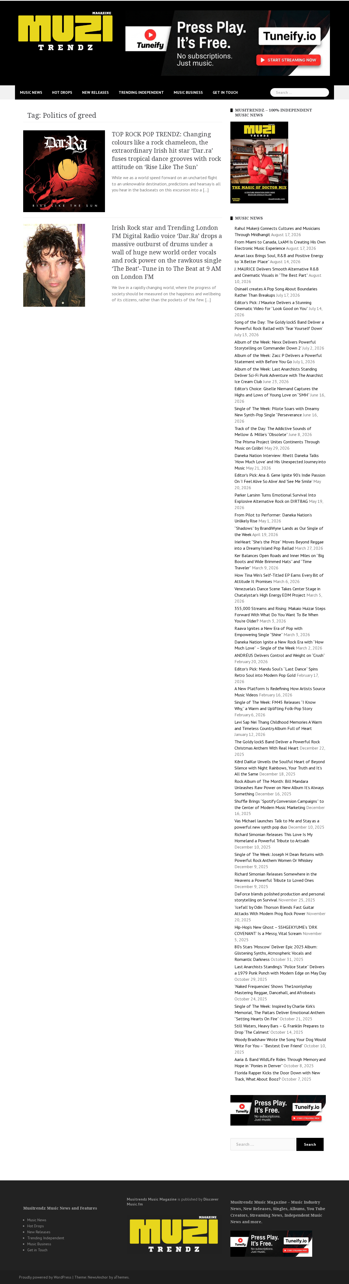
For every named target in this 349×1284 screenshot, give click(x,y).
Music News (31, 92)
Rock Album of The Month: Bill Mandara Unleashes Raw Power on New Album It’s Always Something (279, 787)
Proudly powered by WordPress (45, 1277)
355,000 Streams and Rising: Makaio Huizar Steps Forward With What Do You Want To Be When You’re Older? (280, 615)
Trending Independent (141, 92)
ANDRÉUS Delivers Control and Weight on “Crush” (279, 655)
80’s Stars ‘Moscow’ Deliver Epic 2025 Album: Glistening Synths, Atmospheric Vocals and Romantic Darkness (275, 953)
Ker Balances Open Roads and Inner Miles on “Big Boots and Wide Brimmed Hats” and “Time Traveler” (279, 562)
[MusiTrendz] (66, 31)
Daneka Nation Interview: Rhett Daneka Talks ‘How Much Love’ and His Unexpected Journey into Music (280, 462)
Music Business (188, 92)
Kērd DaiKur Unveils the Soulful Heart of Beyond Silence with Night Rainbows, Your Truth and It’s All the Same (279, 768)
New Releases (95, 92)
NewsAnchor (98, 1277)
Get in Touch (225, 92)
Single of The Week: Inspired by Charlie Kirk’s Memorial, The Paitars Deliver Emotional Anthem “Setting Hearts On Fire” (279, 1012)
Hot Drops (62, 92)
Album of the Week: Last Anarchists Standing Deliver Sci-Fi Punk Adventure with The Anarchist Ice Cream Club (278, 375)
